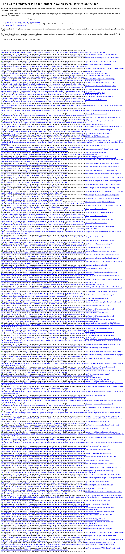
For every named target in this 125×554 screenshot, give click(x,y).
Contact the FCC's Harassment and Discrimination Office (22, 22)
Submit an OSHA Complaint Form (15, 25)
